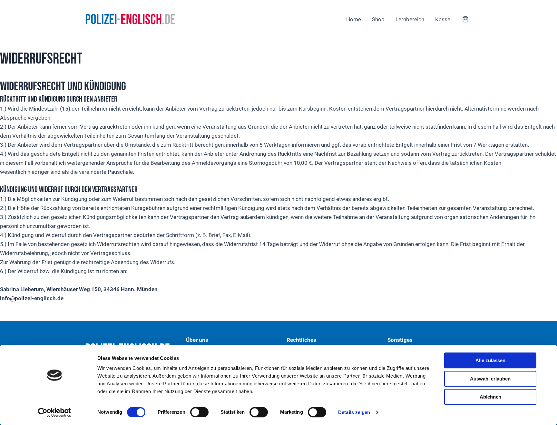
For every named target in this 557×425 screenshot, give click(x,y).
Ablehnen (490, 397)
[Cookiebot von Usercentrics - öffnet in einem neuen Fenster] (54, 412)
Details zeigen (354, 412)
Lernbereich (410, 19)
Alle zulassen (490, 360)
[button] (465, 20)
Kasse (442, 19)
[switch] (199, 412)
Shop (378, 19)
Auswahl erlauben (490, 378)
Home (353, 19)
